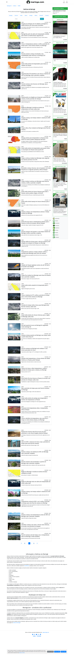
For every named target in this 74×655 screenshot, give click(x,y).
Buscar (42, 18)
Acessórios (57, 225)
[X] (38, 634)
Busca (64, 2)
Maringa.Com (9, 5)
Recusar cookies (57, 651)
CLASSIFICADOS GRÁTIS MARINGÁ (60, 16)
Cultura (26, 15)
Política (36, 15)
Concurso (16, 15)
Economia (47, 15)
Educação (41, 15)
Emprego (10, 15)
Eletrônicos (57, 227)
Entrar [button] (67, 2)
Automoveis (57, 218)
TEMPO (19, 5)
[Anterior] (25, 543)
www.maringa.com (46, 632)
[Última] (37, 543)
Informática (57, 223)
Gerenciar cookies (50, 651)
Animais (56, 232)
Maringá (30, 15)
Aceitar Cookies (63, 651)
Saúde (21, 15)
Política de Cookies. (22, 652)
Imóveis (56, 220)
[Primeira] (21, 543)
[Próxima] (34, 543)
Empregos (57, 237)
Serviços (56, 230)
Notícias (14, 5)
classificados (26, 565)
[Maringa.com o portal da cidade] (35, 1)
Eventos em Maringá (16, 622)
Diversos (56, 234)
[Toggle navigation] (6, 2)
